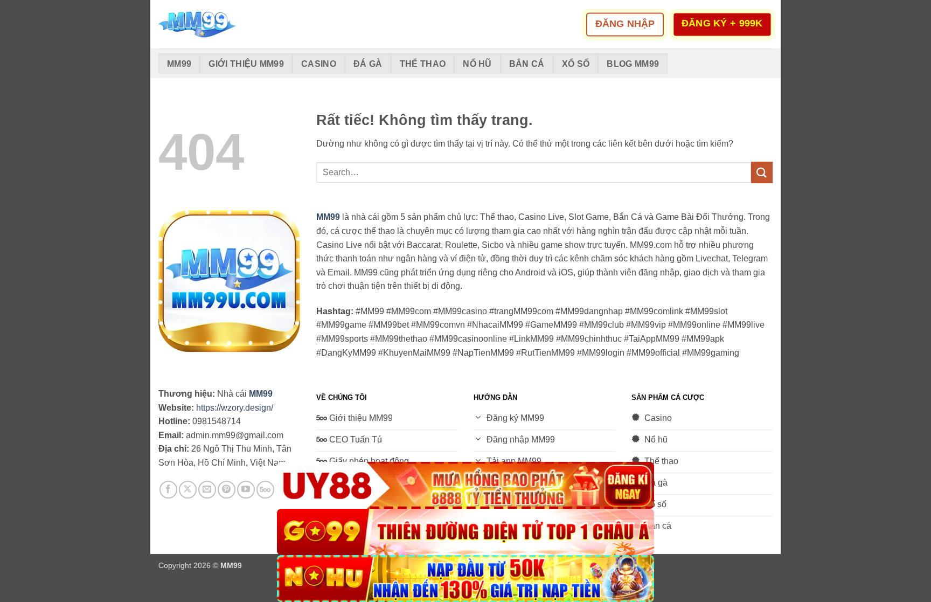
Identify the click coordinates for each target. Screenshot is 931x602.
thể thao (423, 63)
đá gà (368, 63)
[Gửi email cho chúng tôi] (207, 490)
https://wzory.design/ (234, 407)
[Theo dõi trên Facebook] (168, 490)
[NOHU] (465, 578)
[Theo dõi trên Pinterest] (226, 490)
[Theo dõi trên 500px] (265, 490)
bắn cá (527, 63)
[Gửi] (762, 172)
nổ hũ (477, 63)
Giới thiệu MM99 (246, 63)
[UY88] (465, 485)
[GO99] (465, 532)
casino (318, 63)
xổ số (576, 63)
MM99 (179, 63)
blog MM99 (633, 63)
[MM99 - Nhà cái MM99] (212, 24)
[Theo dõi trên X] (188, 490)
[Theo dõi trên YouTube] (246, 490)
